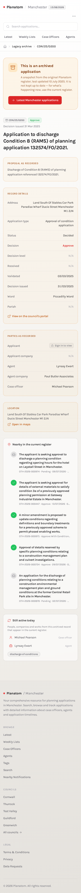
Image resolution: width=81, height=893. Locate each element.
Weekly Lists (27, 37)
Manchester (37, 7)
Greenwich (10, 825)
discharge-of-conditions (24, 654)
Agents (70, 37)
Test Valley (10, 811)
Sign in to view (63, 345)
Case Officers (50, 37)
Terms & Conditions (16, 852)
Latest (8, 37)
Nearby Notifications (17, 777)
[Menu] (74, 16)
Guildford (9, 818)
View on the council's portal (30, 316)
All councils (10, 832)
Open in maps (21, 424)
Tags (6, 763)
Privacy (8, 859)
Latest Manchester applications (37, 100)
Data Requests (12, 866)
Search (7, 770)
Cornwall (9, 797)
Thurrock (9, 804)
